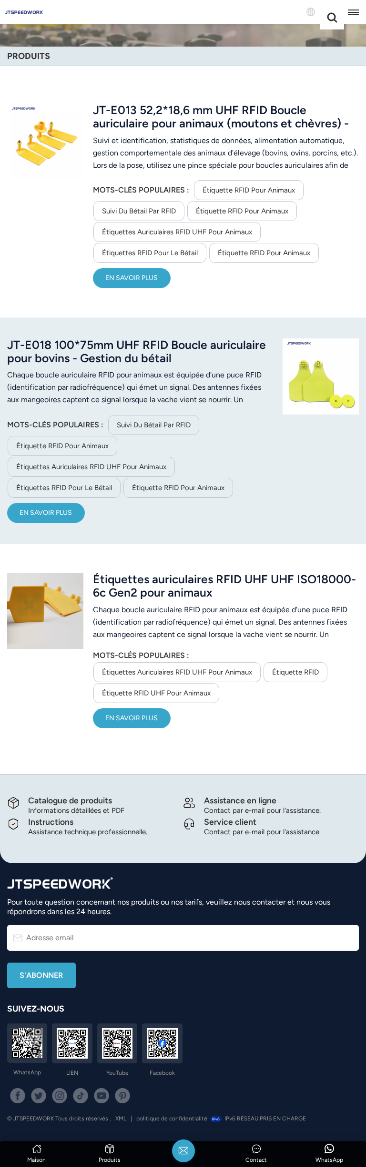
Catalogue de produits (70, 800)
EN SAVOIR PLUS (131, 278)
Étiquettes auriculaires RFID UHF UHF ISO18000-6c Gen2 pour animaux (224, 586)
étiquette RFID (295, 672)
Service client (230, 822)
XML (120, 1118)
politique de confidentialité (171, 1118)
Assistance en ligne (240, 800)
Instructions (50, 822)
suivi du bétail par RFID (139, 211)
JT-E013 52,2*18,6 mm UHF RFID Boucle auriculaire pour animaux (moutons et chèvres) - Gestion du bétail (221, 117)
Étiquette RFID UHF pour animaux (156, 693)
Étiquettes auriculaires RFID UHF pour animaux (177, 232)
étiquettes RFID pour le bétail (150, 253)
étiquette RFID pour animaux (249, 190)
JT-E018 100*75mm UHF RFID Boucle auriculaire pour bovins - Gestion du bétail (136, 351)
